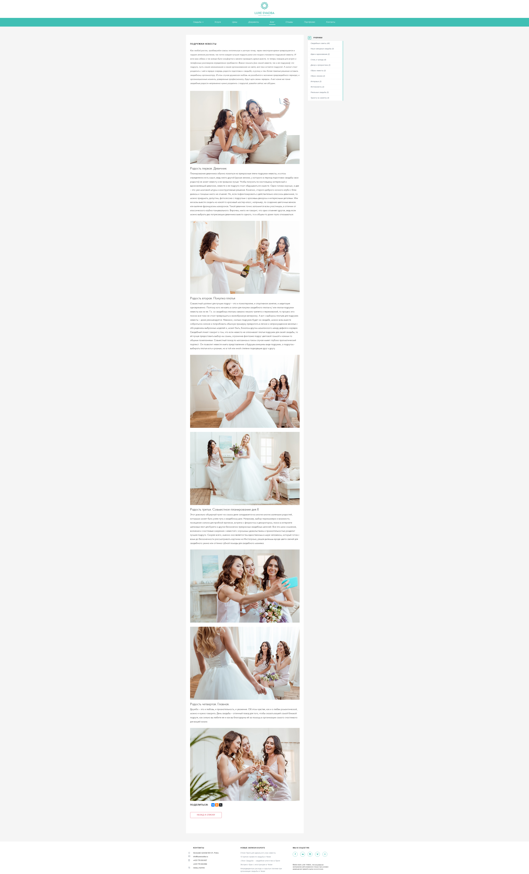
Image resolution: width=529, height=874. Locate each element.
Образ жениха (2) (318, 76)
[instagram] (310, 854)
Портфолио (309, 22)
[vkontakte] (302, 854)
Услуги (218, 22)
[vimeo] (317, 854)
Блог (272, 22)
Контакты (330, 22)
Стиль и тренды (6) (318, 60)
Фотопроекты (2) (317, 87)
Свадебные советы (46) (320, 43)
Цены (234, 22)
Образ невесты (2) (318, 71)
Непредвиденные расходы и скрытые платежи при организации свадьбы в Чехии (261, 870)
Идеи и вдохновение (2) (320, 54)
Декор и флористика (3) (320, 65)
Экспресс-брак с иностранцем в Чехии (256, 864)
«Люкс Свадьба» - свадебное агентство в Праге (260, 861)
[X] (220, 805)
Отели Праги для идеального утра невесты (258, 853)
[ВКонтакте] (213, 805)
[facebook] (295, 854)
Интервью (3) (316, 81)
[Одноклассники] (216, 805)
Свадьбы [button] (197, 22)
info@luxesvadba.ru (200, 856)
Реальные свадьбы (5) (320, 92)
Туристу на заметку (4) (320, 98)
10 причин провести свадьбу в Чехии (255, 857)
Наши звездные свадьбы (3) (322, 49)
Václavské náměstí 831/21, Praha (205, 853)
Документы (253, 22)
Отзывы (289, 22)
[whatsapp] (325, 854)
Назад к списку (206, 815)
